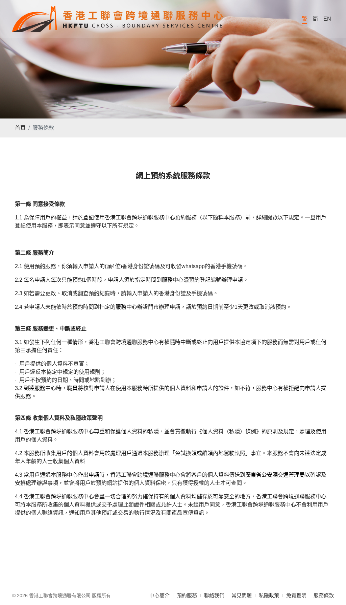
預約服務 (187, 595)
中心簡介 (159, 595)
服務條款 (324, 595)
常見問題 (241, 595)
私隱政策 (269, 595)
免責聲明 (296, 595)
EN (327, 19)
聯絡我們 (214, 595)
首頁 (20, 128)
